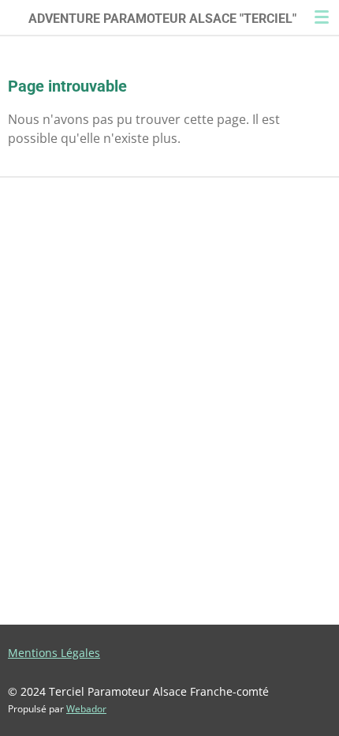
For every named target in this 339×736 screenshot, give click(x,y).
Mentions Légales (54, 652)
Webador (86, 709)
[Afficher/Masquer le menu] (321, 17)
